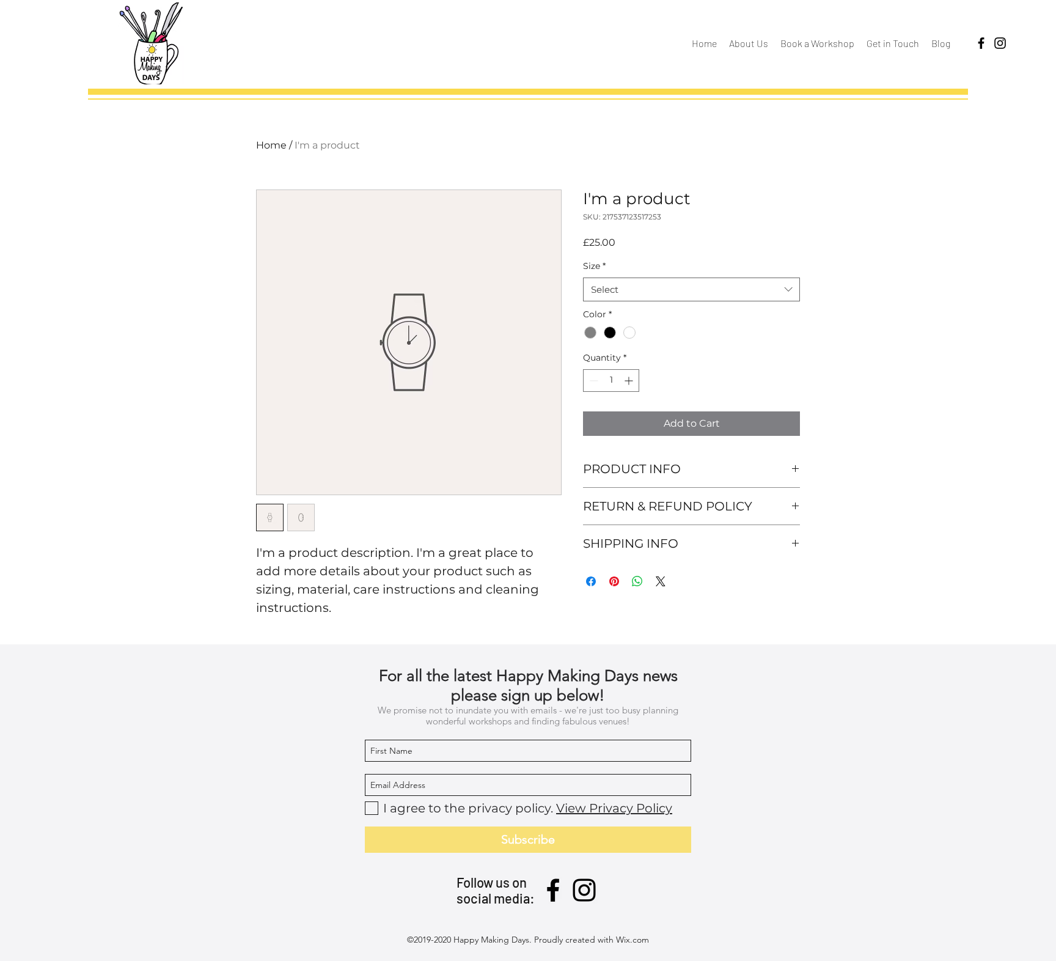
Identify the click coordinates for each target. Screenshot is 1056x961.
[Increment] (629, 380)
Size (594, 265)
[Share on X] (660, 581)
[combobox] (691, 289)
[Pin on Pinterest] (614, 581)
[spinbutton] (611, 380)
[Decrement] (592, 380)
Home (271, 145)
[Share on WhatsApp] (637, 581)
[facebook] (981, 43)
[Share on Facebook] (591, 581)
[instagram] (1000, 43)
